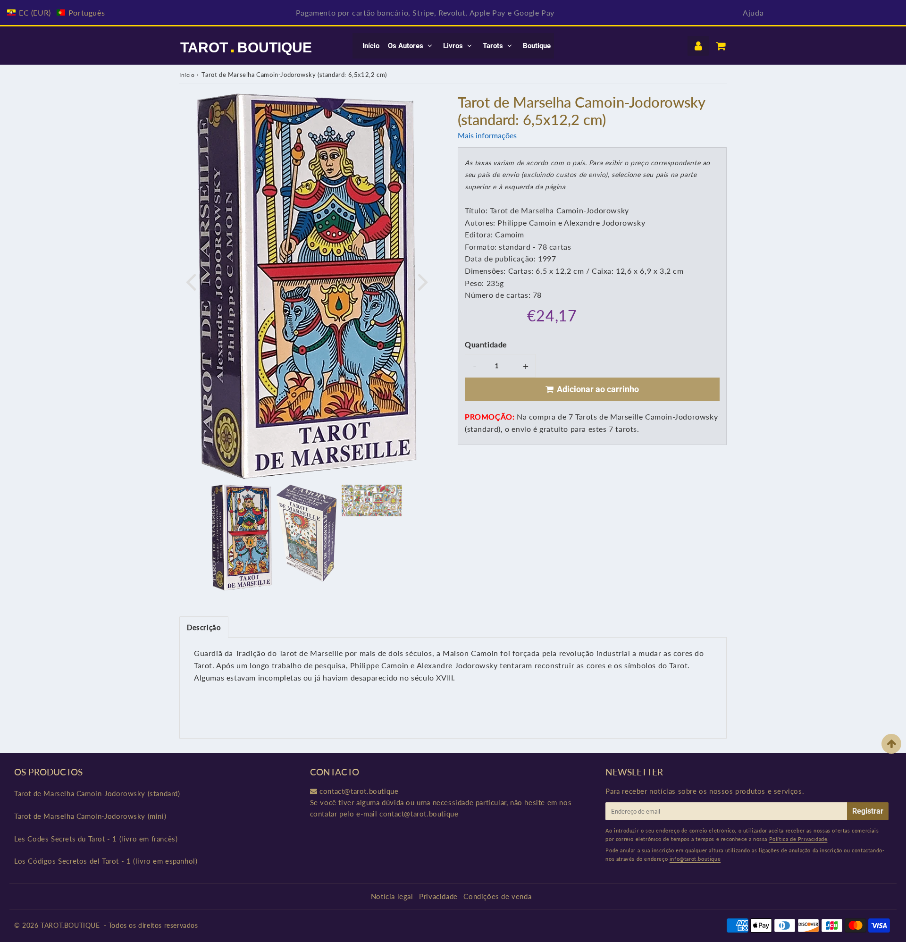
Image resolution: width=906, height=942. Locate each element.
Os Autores (405, 46)
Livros (453, 46)
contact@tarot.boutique (358, 791)
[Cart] (720, 46)
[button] (55, 12)
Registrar (867, 811)
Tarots (493, 46)
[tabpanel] (241, 537)
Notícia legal (392, 896)
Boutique (537, 46)
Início (370, 46)
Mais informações (487, 135)
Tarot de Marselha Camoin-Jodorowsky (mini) (90, 816)
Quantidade (486, 344)
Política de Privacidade (798, 839)
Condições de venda (497, 896)
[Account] (698, 46)
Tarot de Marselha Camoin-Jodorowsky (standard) (97, 793)
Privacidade (438, 896)
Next (422, 280)
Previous (190, 280)
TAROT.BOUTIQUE (70, 925)
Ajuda (753, 12)
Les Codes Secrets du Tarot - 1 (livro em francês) (95, 838)
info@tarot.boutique (695, 859)
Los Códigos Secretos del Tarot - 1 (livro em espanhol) (105, 861)
